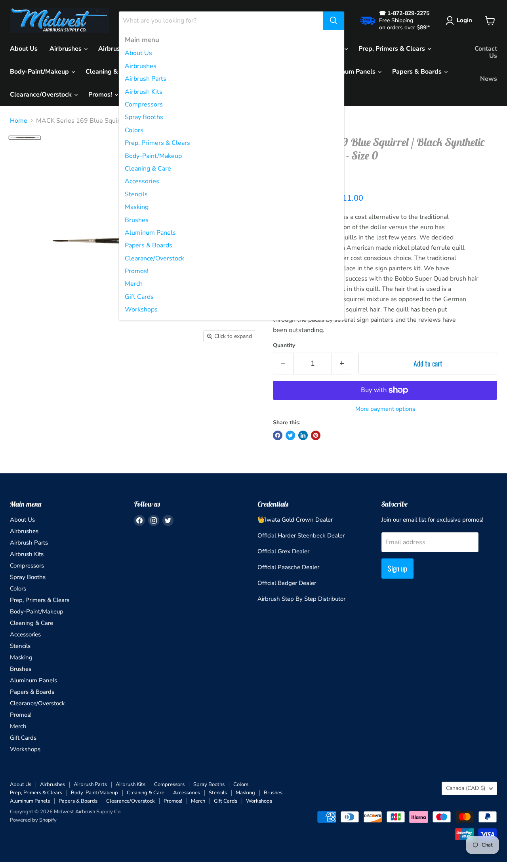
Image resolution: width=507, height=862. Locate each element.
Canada (465, 788)
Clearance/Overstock (154, 258)
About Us (138, 53)
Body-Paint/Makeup (153, 156)
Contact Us (486, 52)
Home (18, 120)
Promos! (137, 271)
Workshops (141, 309)
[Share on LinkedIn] (303, 435)
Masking (137, 207)
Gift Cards (139, 296)
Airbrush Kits (143, 91)
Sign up (397, 568)
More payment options (385, 409)
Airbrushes (140, 66)
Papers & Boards (148, 245)
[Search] (333, 20)
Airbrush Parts (145, 78)
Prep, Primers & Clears (157, 143)
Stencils (136, 194)
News (488, 78)
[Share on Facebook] (277, 435)
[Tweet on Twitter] (290, 435)
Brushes (137, 220)
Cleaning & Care (148, 168)
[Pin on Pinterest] (315, 435)
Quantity (284, 345)
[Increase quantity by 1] (342, 363)
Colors (134, 130)
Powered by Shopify (33, 820)
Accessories (142, 181)
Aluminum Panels (150, 232)
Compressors (144, 104)
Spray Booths (144, 117)
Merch (134, 283)
